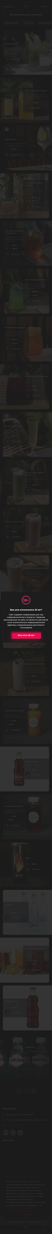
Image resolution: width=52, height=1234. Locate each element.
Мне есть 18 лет (26, 635)
